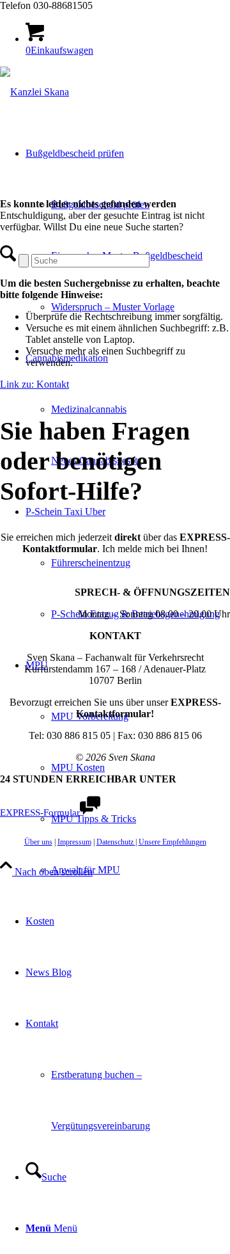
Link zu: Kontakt (34, 384)
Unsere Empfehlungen (172, 841)
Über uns (38, 841)
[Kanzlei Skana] (34, 91)
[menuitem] (140, 307)
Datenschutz (115, 841)
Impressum (74, 841)
